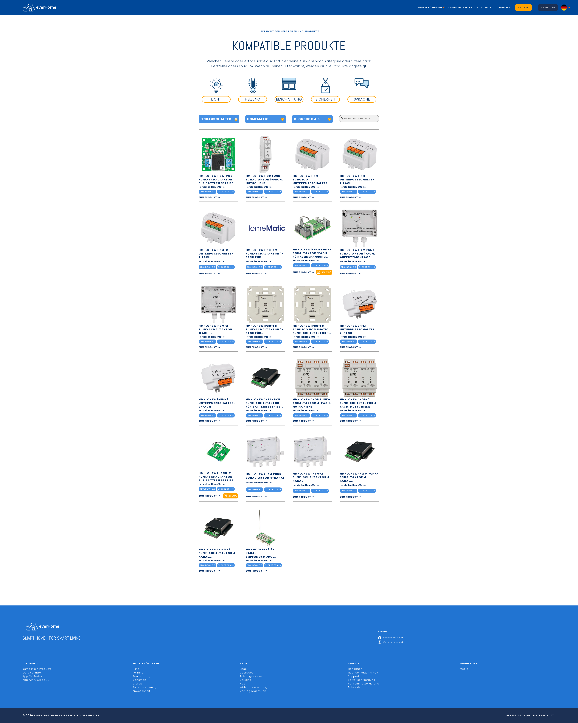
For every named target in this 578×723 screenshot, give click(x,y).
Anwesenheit (141, 691)
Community (504, 7)
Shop (243, 669)
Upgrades (246, 672)
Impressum (513, 715)
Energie (138, 683)
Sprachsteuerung (145, 687)
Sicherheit (139, 680)
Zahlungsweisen (251, 676)
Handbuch (355, 669)
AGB (242, 683)
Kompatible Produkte (463, 7)
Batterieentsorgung (361, 680)
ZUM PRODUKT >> (210, 197)
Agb (527, 715)
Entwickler (355, 687)
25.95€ (327, 272)
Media (464, 669)
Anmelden (548, 7)
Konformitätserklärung (363, 683)
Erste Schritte (32, 672)
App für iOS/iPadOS (36, 680)
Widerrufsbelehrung (253, 687)
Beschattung (142, 676)
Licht (136, 669)
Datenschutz (543, 715)
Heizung (138, 672)
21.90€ (233, 496)
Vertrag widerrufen (253, 691)
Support (487, 7)
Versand (246, 680)
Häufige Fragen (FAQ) (363, 672)
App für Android (34, 676)
